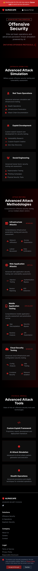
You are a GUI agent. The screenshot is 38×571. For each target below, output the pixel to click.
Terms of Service (8, 549)
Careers (5, 535)
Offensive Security (8, 516)
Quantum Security (8, 522)
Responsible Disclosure (10, 555)
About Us (5, 533)
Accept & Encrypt (14, 567)
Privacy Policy (7, 552)
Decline (27, 567)
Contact (5, 538)
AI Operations (7, 519)
